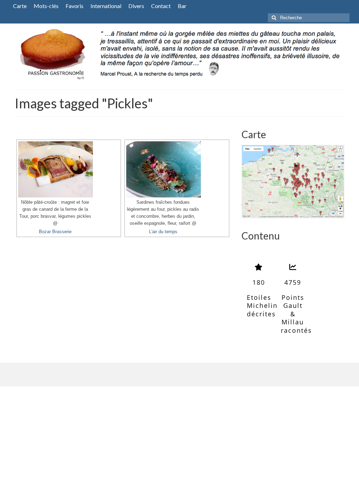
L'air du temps (163, 231)
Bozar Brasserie (55, 231)
